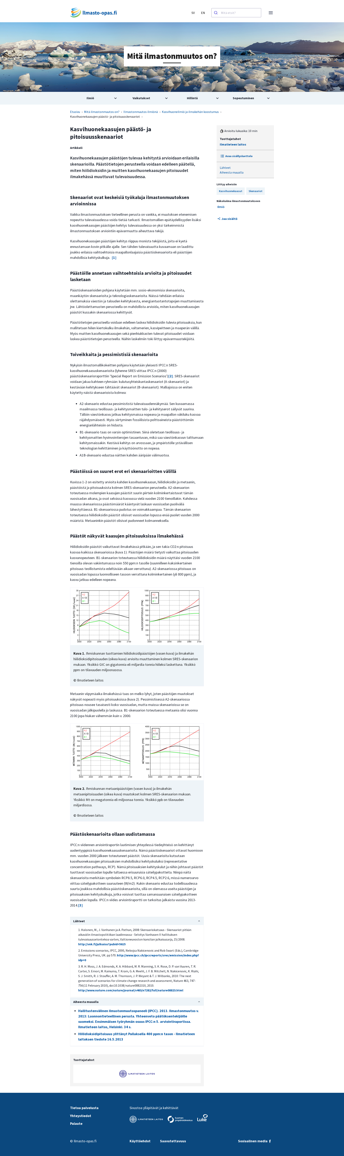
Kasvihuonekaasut (230, 191)
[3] (80, 905)
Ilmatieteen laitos (233, 144)
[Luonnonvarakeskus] (202, 1117)
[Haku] (216, 12)
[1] (114, 257)
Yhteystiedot (80, 1115)
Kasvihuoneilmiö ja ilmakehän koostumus (190, 112)
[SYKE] (180, 1119)
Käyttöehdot (140, 1141)
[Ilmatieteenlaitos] (146, 1119)
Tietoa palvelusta (84, 1108)
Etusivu (75, 112)
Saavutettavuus (173, 1141)
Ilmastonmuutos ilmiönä (140, 112)
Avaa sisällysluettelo (239, 156)
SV (193, 13)
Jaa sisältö (229, 219)
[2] (170, 376)
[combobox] (236, 12)
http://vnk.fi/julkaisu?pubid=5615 (102, 944)
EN (203, 13)
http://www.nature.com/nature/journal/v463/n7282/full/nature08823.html (130, 990)
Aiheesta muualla (231, 172)
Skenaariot (255, 191)
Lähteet (225, 168)
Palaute (76, 1123)
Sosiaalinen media (253, 1141)
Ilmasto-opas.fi (85, 1141)
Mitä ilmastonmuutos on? (101, 112)
